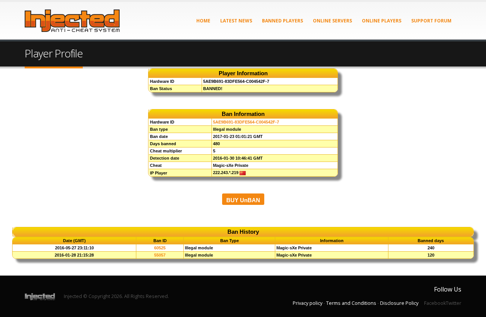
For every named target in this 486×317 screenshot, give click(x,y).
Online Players (381, 20)
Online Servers (332, 20)
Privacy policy (307, 303)
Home (203, 20)
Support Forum (431, 20)
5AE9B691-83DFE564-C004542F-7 (246, 122)
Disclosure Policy (399, 303)
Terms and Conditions (351, 303)
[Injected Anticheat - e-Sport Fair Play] (72, 21)
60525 (160, 248)
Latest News (236, 20)
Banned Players (282, 20)
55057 (160, 255)
